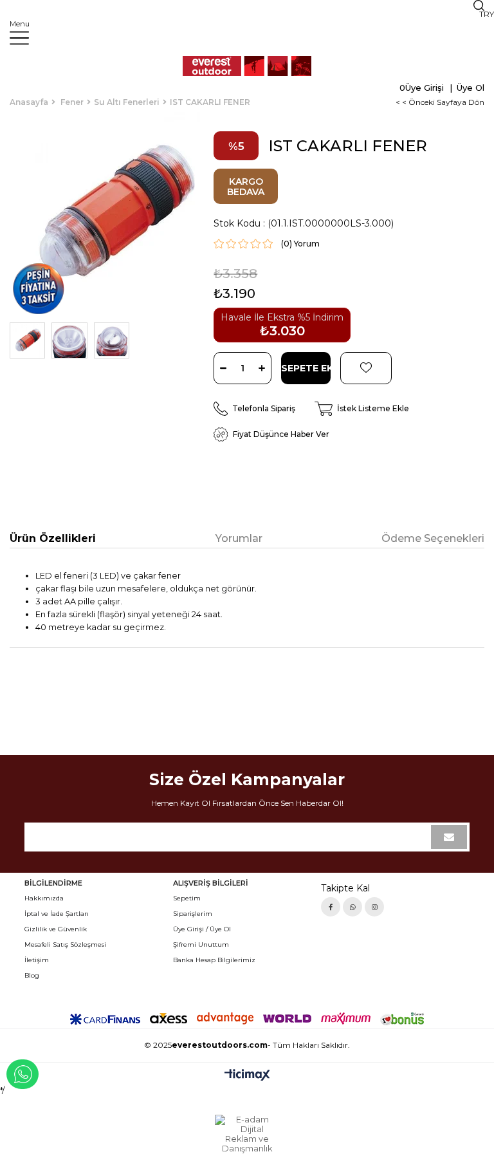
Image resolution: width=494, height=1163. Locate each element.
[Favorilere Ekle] (366, 368)
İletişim (36, 960)
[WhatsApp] (352, 906)
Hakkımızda (44, 898)
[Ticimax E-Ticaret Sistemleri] (247, 1076)
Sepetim (187, 898)
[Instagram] (374, 906)
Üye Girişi (424, 87)
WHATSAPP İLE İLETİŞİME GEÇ (22, 1074)
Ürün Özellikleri (53, 538)
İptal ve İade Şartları (56, 913)
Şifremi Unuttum (201, 944)
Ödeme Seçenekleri (432, 538)
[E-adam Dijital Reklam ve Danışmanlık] (247, 1134)
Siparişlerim (192, 913)
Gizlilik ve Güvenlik (55, 929)
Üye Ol (469, 87)
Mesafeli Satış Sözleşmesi (65, 944)
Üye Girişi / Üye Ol (202, 929)
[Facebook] (330, 906)
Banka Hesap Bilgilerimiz (214, 960)
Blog (31, 975)
